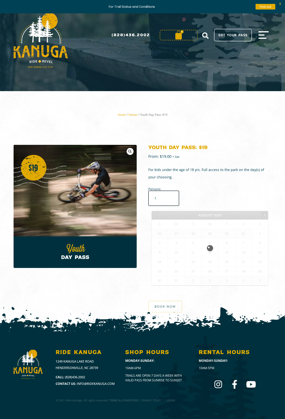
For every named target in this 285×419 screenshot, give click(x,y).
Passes (133, 115)
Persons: (154, 189)
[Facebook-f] (234, 384)
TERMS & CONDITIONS (123, 400)
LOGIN (171, 400)
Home (122, 115)
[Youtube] (251, 384)
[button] (205, 35)
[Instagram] (218, 384)
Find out (265, 6)
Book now (165, 306)
